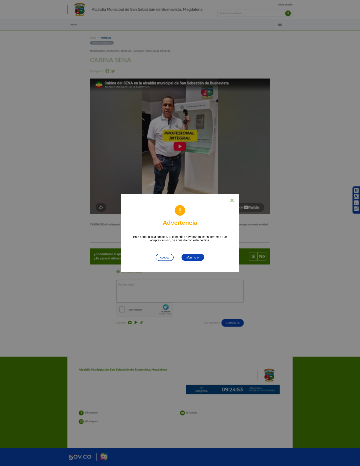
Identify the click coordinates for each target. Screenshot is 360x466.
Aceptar (165, 257)
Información (193, 257)
